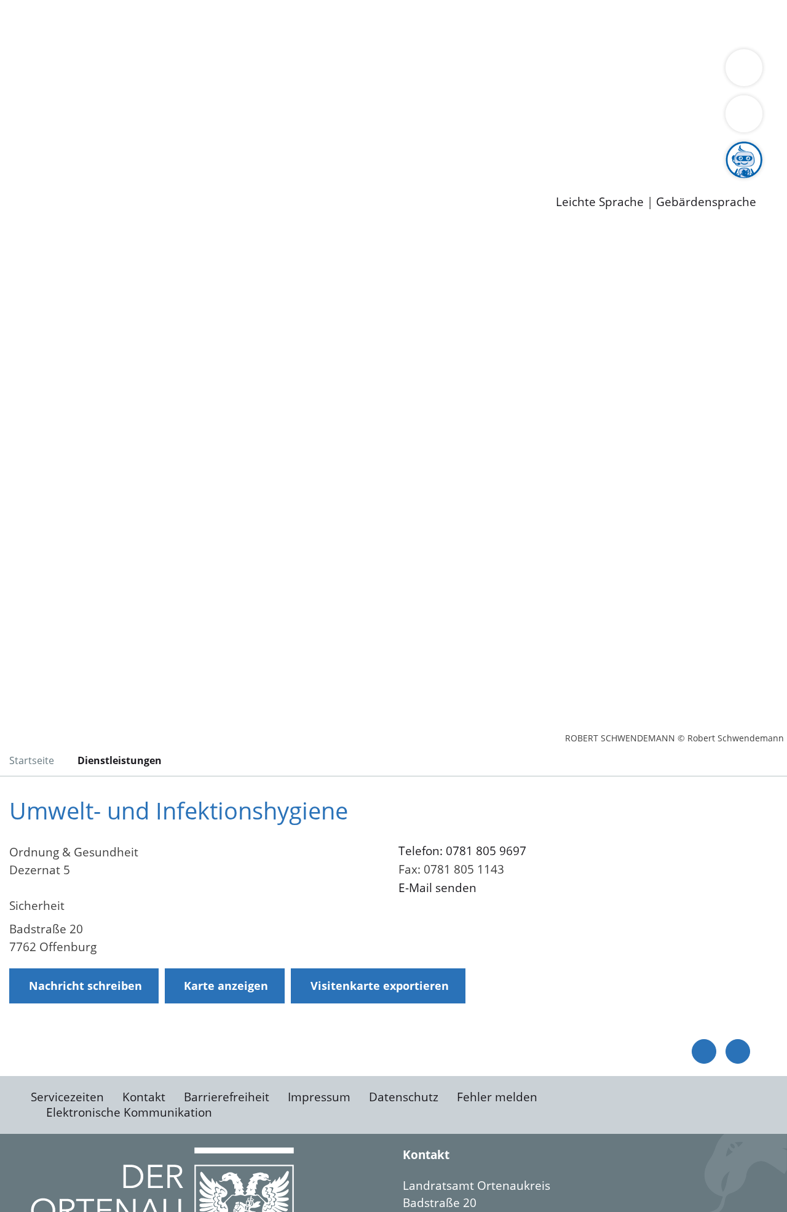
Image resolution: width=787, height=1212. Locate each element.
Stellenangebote (79, 151)
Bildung (342, 71)
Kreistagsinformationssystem (114, 119)
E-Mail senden (437, 888)
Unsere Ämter (38, 40)
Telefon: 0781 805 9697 (462, 851)
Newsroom (30, 167)
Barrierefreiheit (226, 1097)
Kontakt (143, 1097)
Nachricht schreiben (85, 985)
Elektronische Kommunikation (129, 1112)
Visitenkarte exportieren (379, 985)
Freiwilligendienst (433, 151)
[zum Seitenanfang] (738, 1051)
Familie (293, 23)
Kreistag (22, 103)
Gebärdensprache (706, 202)
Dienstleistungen (46, 8)
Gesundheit (662, 23)
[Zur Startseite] (107, 329)
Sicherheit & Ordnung (508, 23)
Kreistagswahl (295, 119)
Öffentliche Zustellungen (212, 182)
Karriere (22, 135)
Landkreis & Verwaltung (66, 56)
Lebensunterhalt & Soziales (148, 23)
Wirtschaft (599, 23)
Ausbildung (241, 151)
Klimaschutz (577, 71)
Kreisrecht (225, 119)
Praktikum (353, 151)
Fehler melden (497, 1097)
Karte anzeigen (226, 985)
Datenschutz (403, 1097)
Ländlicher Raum (493, 71)
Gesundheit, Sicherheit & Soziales (225, 71)
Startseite (31, 760)
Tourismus (643, 71)
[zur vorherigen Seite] (704, 1051)
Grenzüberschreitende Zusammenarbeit (372, 87)
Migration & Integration (380, 23)
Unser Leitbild (524, 151)
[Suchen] (744, 113)
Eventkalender (167, 151)
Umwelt (719, 23)
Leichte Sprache (600, 202)
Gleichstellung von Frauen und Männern (145, 87)
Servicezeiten (67, 1097)
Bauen (51, 23)
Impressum (319, 1097)
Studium (298, 151)
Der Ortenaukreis (82, 71)
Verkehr (248, 23)
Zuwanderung (404, 71)
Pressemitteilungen (87, 182)
